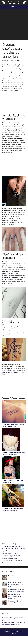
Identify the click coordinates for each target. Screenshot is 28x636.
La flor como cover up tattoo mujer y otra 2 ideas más (16, 584)
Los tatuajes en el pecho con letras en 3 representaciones (16, 578)
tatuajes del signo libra (9, 548)
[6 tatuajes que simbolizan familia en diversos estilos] (4, 590)
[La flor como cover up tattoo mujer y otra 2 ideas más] (4, 584)
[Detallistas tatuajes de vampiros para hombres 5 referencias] (4, 596)
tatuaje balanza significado (12, 546)
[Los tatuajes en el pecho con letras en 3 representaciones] (4, 577)
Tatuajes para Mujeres (11, 544)
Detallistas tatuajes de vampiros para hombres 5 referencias (16, 596)
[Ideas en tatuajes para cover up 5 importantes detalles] (4, 602)
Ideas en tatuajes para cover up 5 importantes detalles (15, 603)
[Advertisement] (14, 24)
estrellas (5, 127)
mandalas (5, 277)
